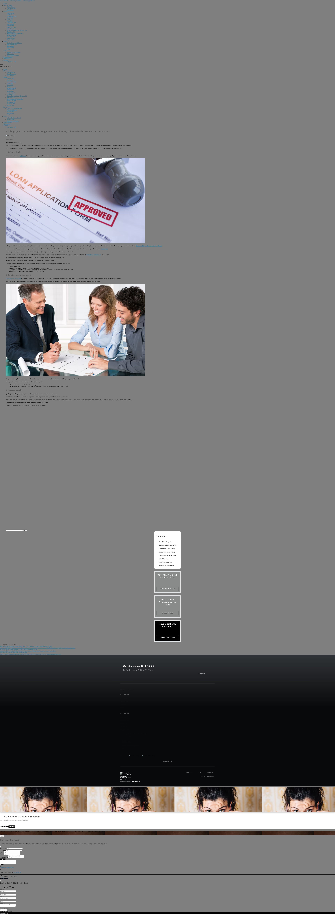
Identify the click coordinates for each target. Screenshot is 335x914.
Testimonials (6, 58)
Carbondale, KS (11, 16)
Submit (2, 864)
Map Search (10, 47)
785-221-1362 (6, 66)
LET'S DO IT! (4, 878)
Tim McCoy (10, 10)
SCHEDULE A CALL (167, 637)
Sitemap (200, 772)
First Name (3, 848)
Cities (5, 11)
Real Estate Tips (7, 57)
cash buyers (23, 156)
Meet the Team (7, 5)
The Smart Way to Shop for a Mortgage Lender (149, 246)
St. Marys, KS (11, 36)
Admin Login (210, 772)
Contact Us (202, 673)
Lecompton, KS (11, 22)
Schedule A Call (11, 61)
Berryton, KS (10, 14)
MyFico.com (104, 249)
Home (5, 3)
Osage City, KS (11, 27)
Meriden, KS (10, 25)
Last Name (3, 850)
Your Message (4, 857)
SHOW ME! (4, 826)
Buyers (5, 41)
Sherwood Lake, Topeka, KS (15, 33)
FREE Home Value (167, 589)
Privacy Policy (189, 772)
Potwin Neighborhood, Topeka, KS (17, 30)
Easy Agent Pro (136, 781)
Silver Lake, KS (11, 35)
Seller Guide (10, 54)
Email (1, 852)
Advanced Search (12, 44)
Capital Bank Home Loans (93, 254)
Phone (1, 854)
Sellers (5, 50)
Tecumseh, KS (11, 38)
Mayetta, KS (10, 24)
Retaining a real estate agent (13, 278)
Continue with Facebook (7, 867)
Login (8, 49)
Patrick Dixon (11, 7)
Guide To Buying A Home (14, 43)
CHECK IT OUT (167, 613)
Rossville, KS (11, 32)
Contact (5, 60)
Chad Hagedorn (11, 8)
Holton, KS (10, 19)
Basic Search (10, 46)
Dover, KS (10, 18)
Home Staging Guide (13, 55)
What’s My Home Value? (14, 52)
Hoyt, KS (9, 21)
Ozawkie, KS (10, 29)
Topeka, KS (10, 40)
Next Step (2, 859)
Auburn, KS (10, 13)
